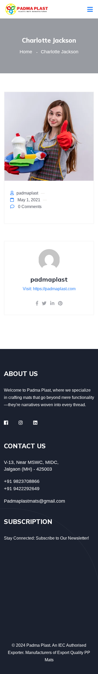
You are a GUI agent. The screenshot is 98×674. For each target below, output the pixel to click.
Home (27, 51)
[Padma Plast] (27, 9)
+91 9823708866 (21, 481)
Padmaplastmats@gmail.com (34, 501)
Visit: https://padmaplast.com (49, 289)
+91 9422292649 (21, 488)
